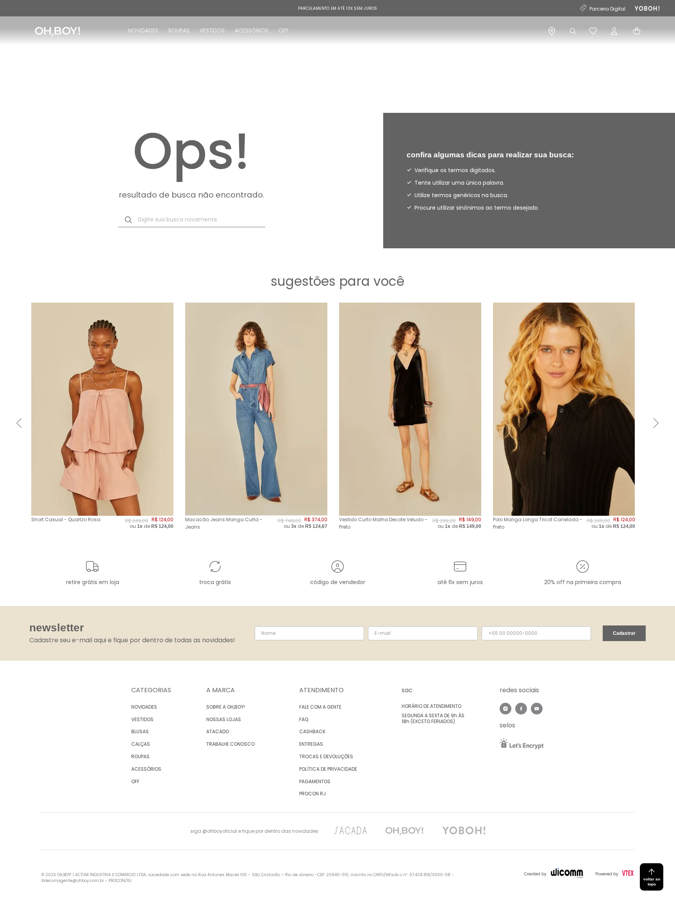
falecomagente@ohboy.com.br (72, 881)
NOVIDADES (143, 30)
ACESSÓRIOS (251, 30)
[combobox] (191, 219)
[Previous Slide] (19, 423)
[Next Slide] (656, 423)
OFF (284, 30)
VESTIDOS (212, 30)
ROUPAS (178, 30)
